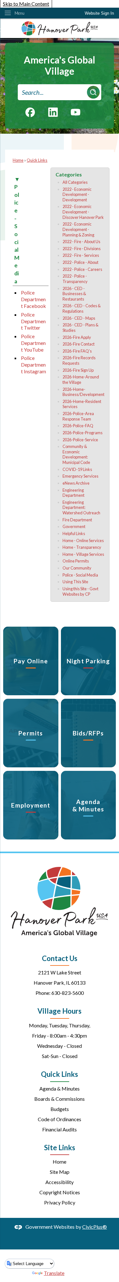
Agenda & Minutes (59, 1088)
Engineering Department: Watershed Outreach (81, 507)
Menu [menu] (19, 13)
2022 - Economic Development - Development (77, 194)
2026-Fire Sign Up (78, 370)
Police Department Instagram (33, 364)
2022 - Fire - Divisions (82, 248)
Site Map (59, 1172)
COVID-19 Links (77, 469)
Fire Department (77, 519)
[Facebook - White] (30, 112)
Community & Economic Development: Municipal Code (76, 454)
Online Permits (76, 560)
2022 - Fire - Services (81, 255)
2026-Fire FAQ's (77, 351)
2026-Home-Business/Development (83, 392)
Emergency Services (80, 476)
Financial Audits (59, 1129)
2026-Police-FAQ (78, 425)
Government (74, 526)
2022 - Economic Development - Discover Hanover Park (83, 212)
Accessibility (59, 1182)
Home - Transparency (82, 547)
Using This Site (75, 581)
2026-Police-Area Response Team (78, 416)
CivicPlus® (94, 1227)
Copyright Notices (59, 1192)
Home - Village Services (83, 554)
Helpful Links (74, 533)
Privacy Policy (59, 1202)
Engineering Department (73, 493)
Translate (54, 1273)
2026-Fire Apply (77, 337)
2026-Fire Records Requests (79, 360)
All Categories (75, 182)
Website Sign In (99, 13)
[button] (93, 92)
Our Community (77, 567)
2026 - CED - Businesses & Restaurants (74, 294)
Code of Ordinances (59, 1119)
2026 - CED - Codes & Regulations (82, 308)
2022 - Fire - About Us (81, 241)
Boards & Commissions (59, 1099)
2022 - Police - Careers (82, 269)
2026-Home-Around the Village (81, 379)
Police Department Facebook (33, 299)
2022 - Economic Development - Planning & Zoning (78, 229)
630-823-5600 (67, 993)
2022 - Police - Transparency (75, 278)
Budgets (59, 1109)
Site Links (59, 1147)
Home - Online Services (83, 540)
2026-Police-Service (80, 439)
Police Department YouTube (33, 343)
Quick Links (37, 160)
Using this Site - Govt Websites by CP (80, 591)
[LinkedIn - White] (53, 112)
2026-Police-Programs (82, 432)
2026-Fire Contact (79, 344)
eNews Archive (76, 483)
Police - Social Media (80, 575)
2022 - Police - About (80, 262)
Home (18, 160)
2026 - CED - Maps (79, 318)
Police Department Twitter (33, 321)
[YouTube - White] (75, 111)
